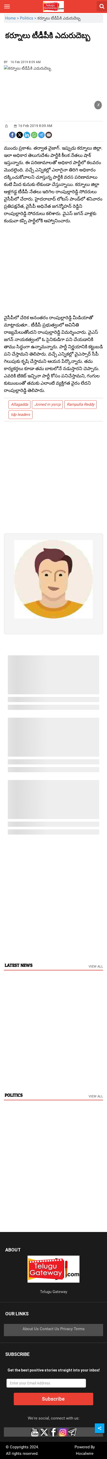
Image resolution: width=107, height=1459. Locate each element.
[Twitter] (19, 134)
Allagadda (19, 404)
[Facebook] (12, 134)
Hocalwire (84, 1453)
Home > (12, 18)
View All (96, 966)
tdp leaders (20, 414)
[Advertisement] (34, 47)
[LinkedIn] (27, 134)
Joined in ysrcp (47, 404)
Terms (79, 1329)
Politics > (28, 18)
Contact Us (49, 1329)
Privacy (66, 1329)
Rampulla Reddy (80, 404)
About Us (31, 1329)
